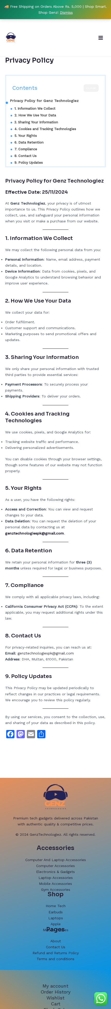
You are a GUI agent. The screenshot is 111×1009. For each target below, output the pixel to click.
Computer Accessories (55, 866)
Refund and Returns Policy (56, 953)
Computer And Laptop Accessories (55, 860)
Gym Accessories (55, 889)
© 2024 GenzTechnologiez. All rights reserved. (55, 834)
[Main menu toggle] (101, 38)
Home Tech (56, 906)
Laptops (55, 918)
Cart (55, 1003)
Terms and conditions (55, 959)
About (55, 941)
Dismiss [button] (66, 12)
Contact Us (55, 947)
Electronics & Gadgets (55, 872)
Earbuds (56, 912)
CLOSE (91, 88)
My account (55, 986)
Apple (56, 924)
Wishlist (55, 997)
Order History (55, 992)
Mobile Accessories (55, 884)
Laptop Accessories (55, 878)
